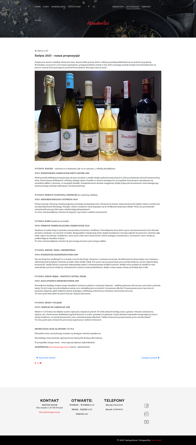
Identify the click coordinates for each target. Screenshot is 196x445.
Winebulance (58, 7)
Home (38, 7)
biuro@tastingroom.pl (59, 347)
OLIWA (38, 20)
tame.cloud (156, 440)
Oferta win (74, 7)
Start (46, 7)
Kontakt (146, 7)
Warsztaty (118, 7)
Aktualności (133, 7)
